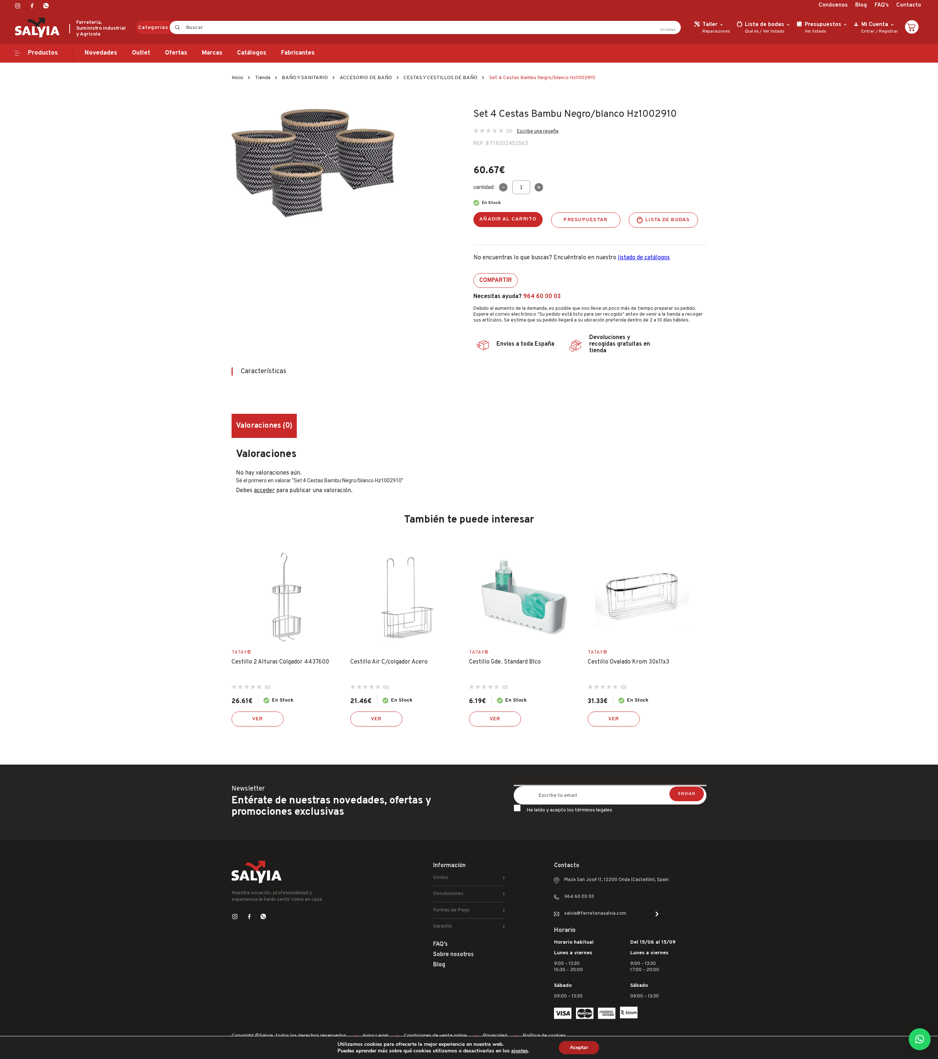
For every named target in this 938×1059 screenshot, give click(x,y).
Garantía (442, 926)
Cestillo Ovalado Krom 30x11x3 (628, 662)
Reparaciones (716, 31)
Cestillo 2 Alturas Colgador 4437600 (280, 662)
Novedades (101, 53)
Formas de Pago (451, 910)
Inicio (237, 78)
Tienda (262, 78)
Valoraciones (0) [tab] (264, 426)
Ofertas (176, 53)
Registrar (888, 31)
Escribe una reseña (537, 131)
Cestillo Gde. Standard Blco (505, 662)
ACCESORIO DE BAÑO (366, 78)
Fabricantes (298, 53)
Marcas (212, 53)
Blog (861, 5)
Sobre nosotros (453, 954)
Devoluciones (448, 894)
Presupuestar (586, 220)
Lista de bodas (667, 220)
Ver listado (773, 31)
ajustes (519, 1051)
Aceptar (579, 1047)
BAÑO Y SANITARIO (305, 78)
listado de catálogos (644, 257)
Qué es (751, 31)
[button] (920, 1039)
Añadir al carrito (508, 219)
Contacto (908, 5)
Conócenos (833, 5)
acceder (264, 490)
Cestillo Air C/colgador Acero (389, 662)
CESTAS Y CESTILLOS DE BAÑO (440, 78)
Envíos (440, 877)
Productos (43, 53)
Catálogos (251, 53)
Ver (257, 719)
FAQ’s (882, 5)
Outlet (141, 53)
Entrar (868, 31)
